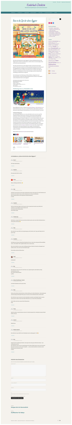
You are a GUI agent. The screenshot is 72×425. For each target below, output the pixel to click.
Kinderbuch (20, 12)
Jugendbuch (26, 12)
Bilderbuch (13, 12)
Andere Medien (33, 12)
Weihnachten (52, 64)
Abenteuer (50, 41)
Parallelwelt (59, 57)
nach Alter (40, 12)
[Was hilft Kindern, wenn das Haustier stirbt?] (28, 139)
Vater (60, 62)
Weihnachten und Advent (53, 66)
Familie (54, 46)
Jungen (49, 52)
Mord (55, 56)
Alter (59, 41)
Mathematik (53, 55)
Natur (56, 57)
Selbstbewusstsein (51, 60)
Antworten (12, 175)
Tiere (56, 60)
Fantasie (58, 46)
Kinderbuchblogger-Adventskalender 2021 (36, 107)
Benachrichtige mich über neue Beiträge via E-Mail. (18, 396)
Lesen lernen (58, 53)
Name (12, 378)
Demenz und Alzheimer (52, 43)
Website (12, 387)
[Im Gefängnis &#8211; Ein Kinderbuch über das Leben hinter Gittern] (18, 139)
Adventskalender (55, 41)
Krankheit (57, 52)
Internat (59, 51)
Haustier (58, 49)
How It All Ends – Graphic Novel (54, 32)
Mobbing (53, 56)
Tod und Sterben (52, 62)
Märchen (54, 57)
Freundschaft (54, 48)
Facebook (30, 124)
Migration (50, 56)
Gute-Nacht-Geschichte (52, 49)
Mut (59, 56)
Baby (53, 42)
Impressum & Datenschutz (66, 2)
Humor (50, 51)
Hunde (53, 51)
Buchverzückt (24, 131)
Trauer (58, 62)
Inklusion (56, 51)
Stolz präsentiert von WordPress (30, 420)
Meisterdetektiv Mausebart (53, 31)
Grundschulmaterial (48, 12)
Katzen (51, 52)
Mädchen (50, 57)
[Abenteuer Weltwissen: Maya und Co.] (39, 139)
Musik (57, 56)
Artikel (55, 12)
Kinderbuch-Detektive (36, 5)
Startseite (54, 2)
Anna (14, 149)
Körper (49, 53)
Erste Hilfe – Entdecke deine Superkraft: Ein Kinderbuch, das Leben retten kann (54, 29)
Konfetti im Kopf (52, 36)
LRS (50, 55)
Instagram (23, 124)
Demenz (56, 42)
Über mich (58, 2)
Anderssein (50, 42)
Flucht (49, 48)
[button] (14, 134)
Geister (59, 48)
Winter (49, 67)
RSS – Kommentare (53, 73)
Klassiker (54, 52)
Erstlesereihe (50, 46)
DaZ (54, 42)
